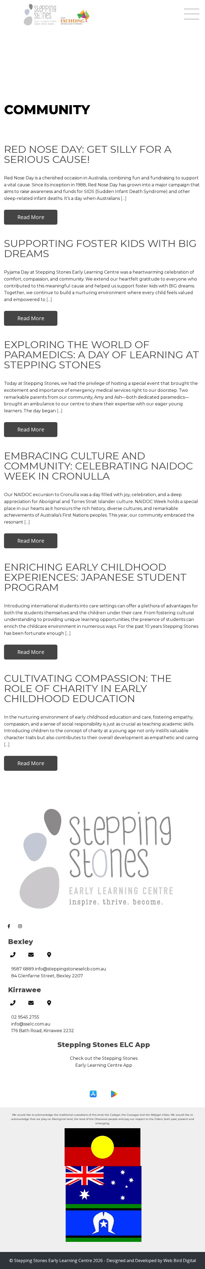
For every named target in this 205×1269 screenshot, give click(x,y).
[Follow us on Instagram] (20, 927)
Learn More (103, 1081)
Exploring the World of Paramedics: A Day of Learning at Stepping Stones (101, 354)
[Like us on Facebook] (10, 927)
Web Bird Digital (179, 1260)
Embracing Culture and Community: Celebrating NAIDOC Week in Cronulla (98, 466)
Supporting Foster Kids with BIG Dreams (100, 248)
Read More (30, 217)
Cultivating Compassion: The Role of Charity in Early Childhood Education (88, 688)
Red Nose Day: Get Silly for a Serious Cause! (87, 154)
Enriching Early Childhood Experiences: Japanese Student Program (95, 577)
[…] (124, 198)
